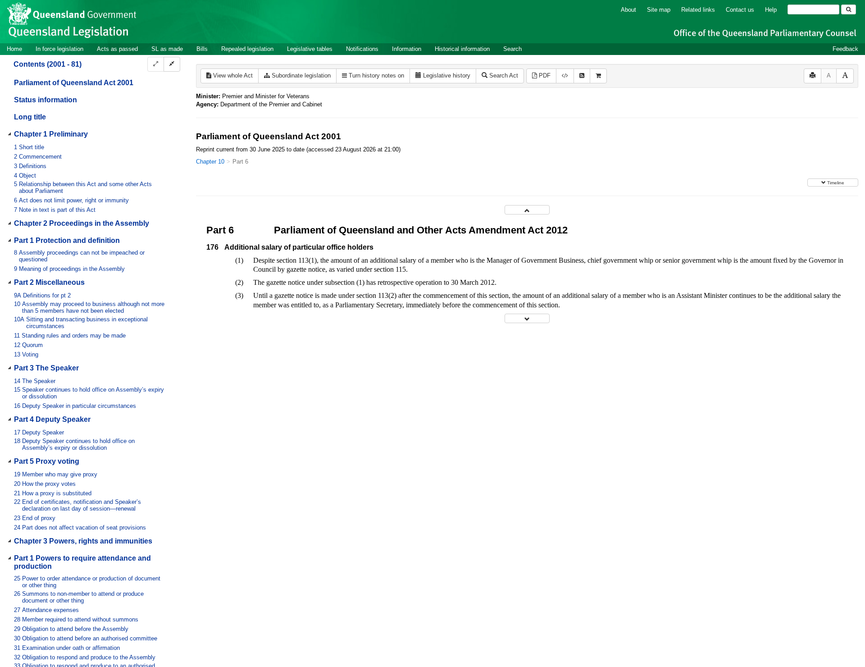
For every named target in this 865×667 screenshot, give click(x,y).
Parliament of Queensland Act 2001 (73, 83)
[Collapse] (172, 64)
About (628, 9)
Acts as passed (117, 49)
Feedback (845, 49)
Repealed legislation (247, 49)
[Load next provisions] (527, 318)
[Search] (848, 9)
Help (771, 9)
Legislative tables (309, 49)
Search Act (502, 75)
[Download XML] (565, 76)
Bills (202, 49)
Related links (698, 9)
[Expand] (155, 64)
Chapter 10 (210, 161)
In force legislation (59, 49)
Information (406, 49)
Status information (45, 100)
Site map (658, 9)
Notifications (362, 49)
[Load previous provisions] (527, 210)
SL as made (167, 49)
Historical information (462, 49)
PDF (544, 75)
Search (512, 49)
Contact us (740, 9)
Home (14, 49)
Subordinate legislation (300, 75)
